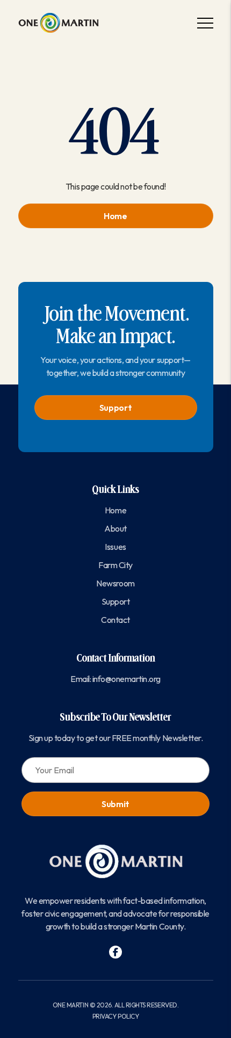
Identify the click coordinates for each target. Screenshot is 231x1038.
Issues (115, 546)
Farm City (115, 565)
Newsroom (115, 583)
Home (115, 215)
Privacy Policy (115, 1016)
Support (115, 407)
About (115, 528)
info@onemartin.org (126, 678)
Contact (115, 619)
